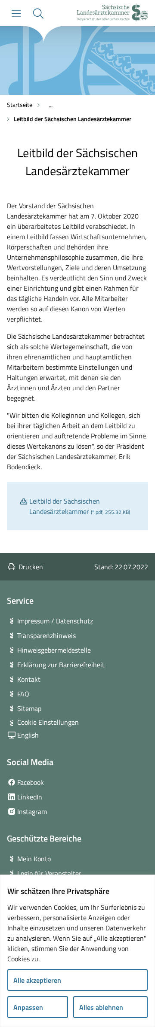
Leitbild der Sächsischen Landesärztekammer (72, 118)
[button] (38, 13)
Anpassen (28, 1007)
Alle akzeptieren (37, 980)
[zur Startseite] (112, 13)
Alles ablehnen (101, 1007)
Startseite (19, 104)
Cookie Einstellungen (48, 722)
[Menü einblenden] (16, 13)
